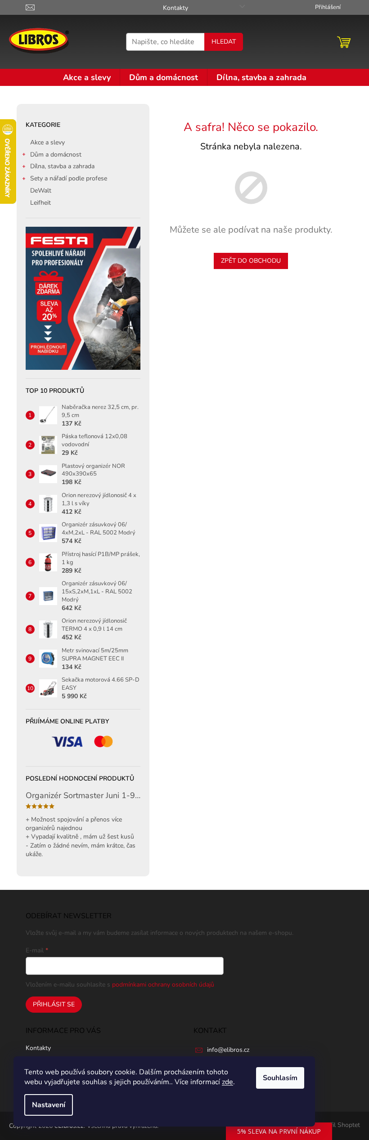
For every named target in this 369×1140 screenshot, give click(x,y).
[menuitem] (87, 77)
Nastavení (48, 1105)
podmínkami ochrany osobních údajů (163, 984)
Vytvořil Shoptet (337, 1125)
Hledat (224, 41)
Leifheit (40, 202)
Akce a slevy (47, 142)
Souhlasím (280, 1078)
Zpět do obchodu (251, 260)
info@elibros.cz (228, 1050)
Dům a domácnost (55, 154)
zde (227, 1082)
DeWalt (40, 190)
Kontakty (175, 8)
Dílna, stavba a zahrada (62, 166)
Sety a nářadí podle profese (68, 178)
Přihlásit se (54, 1004)
